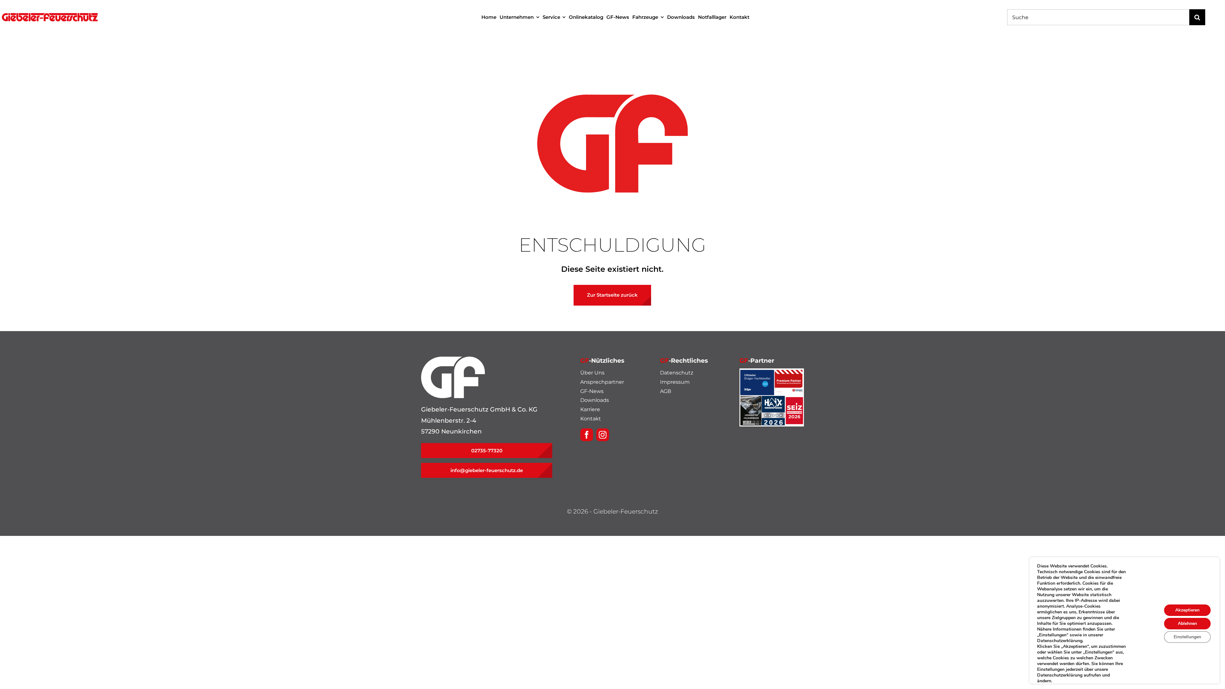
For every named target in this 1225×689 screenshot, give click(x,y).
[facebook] (586, 434)
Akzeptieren (1187, 610)
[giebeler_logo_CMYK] (50, 16)
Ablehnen (1187, 623)
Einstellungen (1187, 637)
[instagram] (602, 434)
